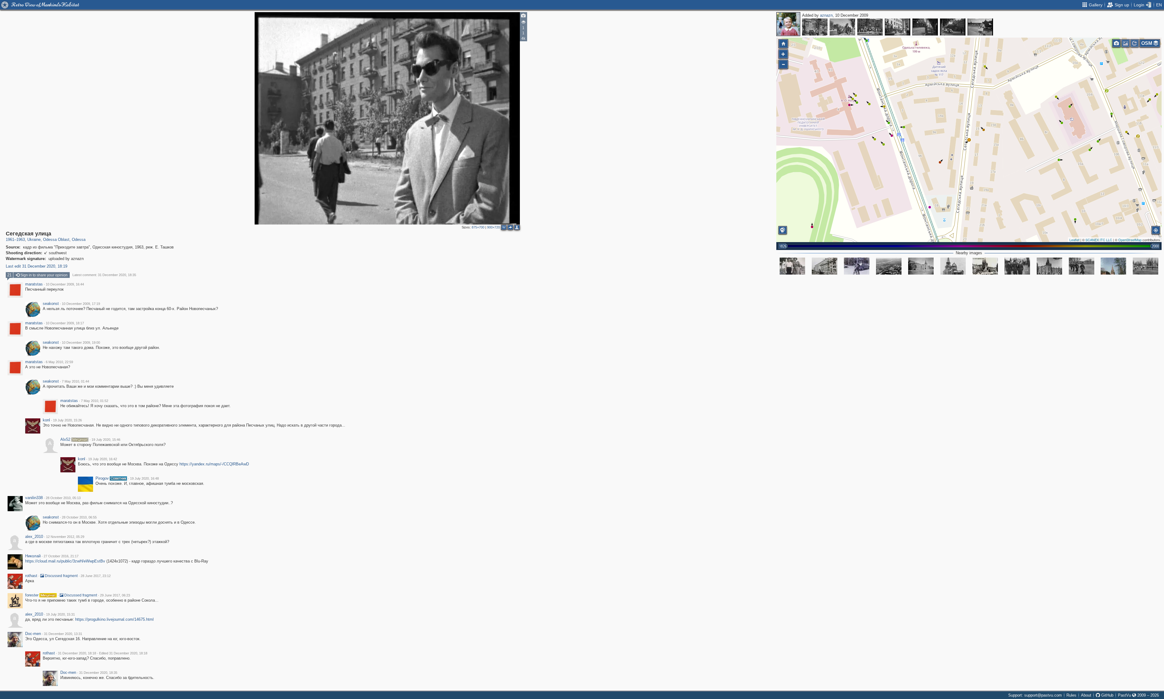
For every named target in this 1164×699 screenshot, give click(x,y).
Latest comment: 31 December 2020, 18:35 (104, 275)
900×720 (493, 227)
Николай (33, 556)
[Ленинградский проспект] (815, 27)
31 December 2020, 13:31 (63, 634)
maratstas (34, 284)
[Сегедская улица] (969, 140)
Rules (1071, 695)
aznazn (826, 15)
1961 (10, 239)
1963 (20, 239)
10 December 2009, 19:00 (81, 342)
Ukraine (34, 239)
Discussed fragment (61, 576)
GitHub (1106, 695)
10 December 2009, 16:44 (65, 284)
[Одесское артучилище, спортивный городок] (1017, 266)
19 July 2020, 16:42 (102, 459)
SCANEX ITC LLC (1098, 239)
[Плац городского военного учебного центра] (1081, 266)
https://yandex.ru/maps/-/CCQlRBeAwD (214, 464)
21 (9, 275)
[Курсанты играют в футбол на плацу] (1145, 266)
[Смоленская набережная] (980, 27)
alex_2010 (34, 537)
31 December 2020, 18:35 (98, 672)
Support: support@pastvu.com (1035, 695)
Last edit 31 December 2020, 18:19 (36, 266)
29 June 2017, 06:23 (115, 595)
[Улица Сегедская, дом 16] (824, 266)
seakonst (51, 304)
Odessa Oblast (56, 239)
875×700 (478, 227)
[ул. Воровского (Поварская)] (925, 27)
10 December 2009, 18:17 (65, 323)
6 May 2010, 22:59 (59, 362)
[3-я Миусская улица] (897, 27)
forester (31, 595)
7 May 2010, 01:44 (75, 381)
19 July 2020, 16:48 (144, 478)
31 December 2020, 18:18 (77, 653)
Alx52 (65, 439)
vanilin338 (34, 498)
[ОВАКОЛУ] (1113, 266)
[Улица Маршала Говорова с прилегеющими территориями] (888, 266)
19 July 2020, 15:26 (67, 420)
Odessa (78, 239)
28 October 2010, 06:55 (79, 517)
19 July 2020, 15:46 (106, 439)
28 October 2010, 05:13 (63, 498)
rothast (31, 576)
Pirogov (102, 478)
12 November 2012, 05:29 (65, 537)
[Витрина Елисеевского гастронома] (870, 27)
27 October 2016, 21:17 (61, 556)
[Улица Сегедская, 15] (792, 266)
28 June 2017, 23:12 (96, 576)
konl (46, 420)
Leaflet (1074, 239)
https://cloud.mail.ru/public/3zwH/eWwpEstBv (65, 561)
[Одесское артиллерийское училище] (921, 266)
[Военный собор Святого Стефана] (953, 266)
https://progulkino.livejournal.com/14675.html (114, 619)
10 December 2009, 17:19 (81, 304)
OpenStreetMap (1130, 239)
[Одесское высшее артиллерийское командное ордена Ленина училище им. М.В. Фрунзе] (985, 266)
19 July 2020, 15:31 (60, 614)
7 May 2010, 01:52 (94, 401)
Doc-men (33, 634)
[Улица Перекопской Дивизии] (856, 266)
